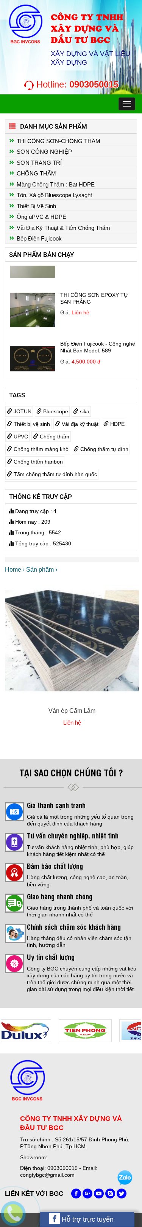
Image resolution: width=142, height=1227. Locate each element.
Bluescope (55, 411)
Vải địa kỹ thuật (79, 424)
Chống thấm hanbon (37, 462)
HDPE (117, 424)
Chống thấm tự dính (103, 449)
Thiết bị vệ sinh (31, 424)
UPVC (20, 436)
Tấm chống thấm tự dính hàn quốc (54, 474)
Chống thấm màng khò (40, 449)
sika (83, 411)
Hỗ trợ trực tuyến (87, 1219)
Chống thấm (53, 436)
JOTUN (21, 411)
